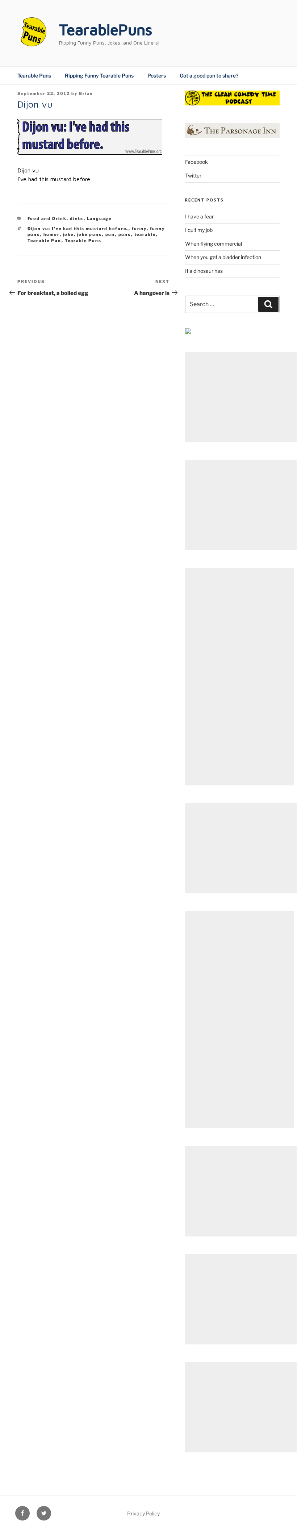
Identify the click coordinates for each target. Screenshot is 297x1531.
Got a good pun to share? (209, 75)
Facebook (196, 162)
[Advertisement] (241, 397)
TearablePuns (105, 29)
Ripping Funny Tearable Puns (99, 75)
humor (51, 234)
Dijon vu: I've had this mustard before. (78, 228)
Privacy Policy (143, 1513)
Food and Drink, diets (56, 218)
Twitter (193, 175)
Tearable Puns (34, 75)
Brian (86, 93)
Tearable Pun (45, 240)
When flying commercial (213, 244)
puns (124, 234)
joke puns (89, 234)
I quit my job (199, 230)
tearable (145, 234)
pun (110, 234)
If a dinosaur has (204, 271)
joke (68, 234)
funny (139, 228)
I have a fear (199, 216)
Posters (156, 75)
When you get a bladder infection (223, 257)
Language (99, 218)
